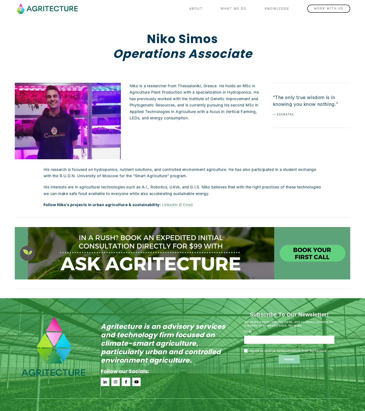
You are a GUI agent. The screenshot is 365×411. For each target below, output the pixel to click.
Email (188, 205)
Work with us (328, 8)
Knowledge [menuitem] (277, 8)
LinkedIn (170, 205)
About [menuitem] (196, 8)
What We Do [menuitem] (234, 8)
